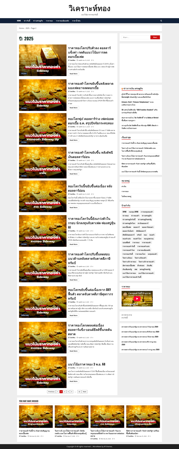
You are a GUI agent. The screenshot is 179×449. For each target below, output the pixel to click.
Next (84, 392)
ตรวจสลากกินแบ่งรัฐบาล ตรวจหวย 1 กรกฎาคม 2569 (140, 349)
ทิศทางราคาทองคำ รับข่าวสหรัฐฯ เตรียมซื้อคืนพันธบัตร (142, 432)
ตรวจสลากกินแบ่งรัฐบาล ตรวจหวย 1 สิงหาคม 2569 (140, 336)
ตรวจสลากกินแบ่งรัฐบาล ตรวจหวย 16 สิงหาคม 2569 (140, 331)
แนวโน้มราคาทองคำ (146, 273)
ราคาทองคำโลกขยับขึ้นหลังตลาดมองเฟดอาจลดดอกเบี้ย (43, 95)
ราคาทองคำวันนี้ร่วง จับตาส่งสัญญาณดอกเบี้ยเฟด (139, 143)
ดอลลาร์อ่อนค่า (147, 227)
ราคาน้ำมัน (76, 20)
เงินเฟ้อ (149, 265)
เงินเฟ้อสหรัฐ (127, 269)
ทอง (145, 234)
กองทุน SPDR (133, 211)
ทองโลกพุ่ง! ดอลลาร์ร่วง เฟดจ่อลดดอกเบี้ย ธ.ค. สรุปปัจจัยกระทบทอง (43, 129)
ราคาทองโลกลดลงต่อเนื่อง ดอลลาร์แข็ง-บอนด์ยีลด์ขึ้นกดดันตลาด (43, 337)
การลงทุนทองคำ (147, 211)
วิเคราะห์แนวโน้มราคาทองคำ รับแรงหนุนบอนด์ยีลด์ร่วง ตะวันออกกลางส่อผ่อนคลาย (107, 433)
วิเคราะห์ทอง (89, 7)
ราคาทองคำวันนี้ (129, 246)
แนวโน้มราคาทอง (129, 273)
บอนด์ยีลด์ (126, 242)
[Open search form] (161, 21)
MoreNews (97, 446)
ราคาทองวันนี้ (128, 254)
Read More (74, 74)
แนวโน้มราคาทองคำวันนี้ (132, 277)
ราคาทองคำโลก (129, 250)
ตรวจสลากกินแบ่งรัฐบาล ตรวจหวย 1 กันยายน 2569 (140, 326)
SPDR (124, 211)
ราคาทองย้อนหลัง (62, 20)
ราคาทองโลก (140, 254)
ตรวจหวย (125, 315)
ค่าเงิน (124, 186)
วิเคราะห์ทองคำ (140, 257)
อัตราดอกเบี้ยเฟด (129, 265)
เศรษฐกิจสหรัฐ (145, 269)
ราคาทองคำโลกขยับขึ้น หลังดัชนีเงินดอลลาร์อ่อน (43, 162)
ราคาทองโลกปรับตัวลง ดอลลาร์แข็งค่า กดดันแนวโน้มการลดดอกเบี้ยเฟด (43, 60)
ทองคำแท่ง (127, 238)
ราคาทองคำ (146, 242)
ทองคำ (152, 234)
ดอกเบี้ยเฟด (127, 227)
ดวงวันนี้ (125, 318)
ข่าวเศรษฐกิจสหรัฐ (145, 219)
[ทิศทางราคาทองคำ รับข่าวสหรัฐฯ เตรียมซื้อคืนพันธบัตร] (143, 416)
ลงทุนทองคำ (152, 254)
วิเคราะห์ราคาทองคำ (146, 261)
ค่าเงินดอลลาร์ (143, 223)
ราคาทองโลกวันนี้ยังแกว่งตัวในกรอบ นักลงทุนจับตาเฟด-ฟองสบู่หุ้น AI (43, 231)
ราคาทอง (49, 20)
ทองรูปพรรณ (149, 238)
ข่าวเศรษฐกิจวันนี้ (129, 219)
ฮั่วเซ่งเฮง (140, 265)
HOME (19, 20)
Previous (51, 392)
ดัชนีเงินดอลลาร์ (128, 234)
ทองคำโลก (137, 238)
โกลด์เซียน (72, 60)
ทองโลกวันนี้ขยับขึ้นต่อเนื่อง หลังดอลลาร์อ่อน (43, 196)
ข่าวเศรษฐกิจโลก (129, 223)
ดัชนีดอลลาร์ (141, 231)
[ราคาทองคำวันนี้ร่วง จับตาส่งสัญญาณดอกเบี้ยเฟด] (36, 416)
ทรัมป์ (139, 234)
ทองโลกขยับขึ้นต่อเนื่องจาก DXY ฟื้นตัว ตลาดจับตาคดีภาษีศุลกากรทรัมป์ (43, 302)
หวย (130, 315)
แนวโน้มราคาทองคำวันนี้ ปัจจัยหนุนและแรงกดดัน (140, 171)
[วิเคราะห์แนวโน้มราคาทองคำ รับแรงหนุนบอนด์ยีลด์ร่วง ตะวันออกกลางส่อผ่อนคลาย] (107, 416)
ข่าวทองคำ (135, 215)
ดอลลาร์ (137, 227)
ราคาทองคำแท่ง (143, 246)
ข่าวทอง (126, 215)
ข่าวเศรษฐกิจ (38, 20)
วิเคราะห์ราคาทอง (129, 261)
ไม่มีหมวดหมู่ (24, 315)
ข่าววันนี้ (27, 20)
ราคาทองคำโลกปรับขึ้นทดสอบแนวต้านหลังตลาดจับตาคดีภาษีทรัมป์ (43, 266)
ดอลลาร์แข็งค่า (128, 231)
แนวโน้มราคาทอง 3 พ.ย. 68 (43, 372)
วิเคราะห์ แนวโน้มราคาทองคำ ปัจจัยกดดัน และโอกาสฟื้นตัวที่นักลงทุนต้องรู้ (70, 432)
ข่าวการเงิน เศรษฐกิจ (133, 88)
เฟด (135, 269)
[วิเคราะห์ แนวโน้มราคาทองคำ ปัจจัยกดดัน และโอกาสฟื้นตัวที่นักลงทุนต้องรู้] (71, 416)
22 (79, 392)
